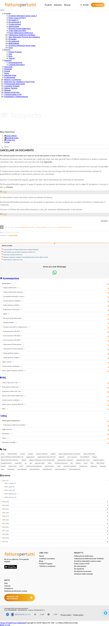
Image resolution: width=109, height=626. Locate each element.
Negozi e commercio (12, 80)
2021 (5, 516)
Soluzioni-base (10, 75)
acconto (22, 453)
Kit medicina (79, 569)
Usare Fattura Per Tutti (11, 382)
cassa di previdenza (60, 469)
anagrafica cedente (98, 460)
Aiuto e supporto (72, 457)
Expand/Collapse (106, 283)
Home (6, 73)
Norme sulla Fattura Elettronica (14, 396)
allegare (94, 457)
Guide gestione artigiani (12, 357)
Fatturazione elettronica (12, 421)
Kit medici (12, 39)
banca (85, 463)
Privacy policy (66, 615)
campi (58, 466)
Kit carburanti (14, 41)
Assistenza (8, 588)
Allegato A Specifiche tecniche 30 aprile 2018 (41, 460)
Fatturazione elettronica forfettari (22, 35)
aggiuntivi (61, 457)
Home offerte (11, 136)
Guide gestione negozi (12, 353)
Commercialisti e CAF (13, 94)
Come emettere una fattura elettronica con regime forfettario (21, 249)
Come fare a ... (32, 227)
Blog (10, 56)
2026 (5, 480)
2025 (5, 502)
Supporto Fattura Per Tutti (65, 227)
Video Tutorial (8, 362)
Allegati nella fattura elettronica (9, 460)
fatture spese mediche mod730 (14, 370)
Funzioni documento (41, 227)
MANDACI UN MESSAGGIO (12, 597)
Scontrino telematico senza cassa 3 (23, 16)
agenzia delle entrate (89, 453)
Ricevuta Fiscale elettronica (20, 28)
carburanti (103, 466)
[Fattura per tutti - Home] (20, 4)
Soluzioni (58, 5)
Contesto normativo (47, 558)
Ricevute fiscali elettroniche (13, 318)
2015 (5, 538)
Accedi (7, 71)
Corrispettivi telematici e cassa (14, 296)
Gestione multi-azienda (83, 574)
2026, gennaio (10, 497)
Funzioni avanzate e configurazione (16, 327)
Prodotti (48, 5)
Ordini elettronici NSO (17, 31)
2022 (5, 512)
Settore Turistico (11, 88)
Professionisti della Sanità (14, 84)
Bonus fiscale (12, 466)
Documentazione (15, 62)
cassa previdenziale (74, 469)
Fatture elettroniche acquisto (14, 292)
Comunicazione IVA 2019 (12, 340)
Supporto (8, 60)
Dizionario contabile (10, 442)
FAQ (10, 54)
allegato (24, 460)
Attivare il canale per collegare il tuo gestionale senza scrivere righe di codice (25, 257)
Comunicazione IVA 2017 (13, 331)
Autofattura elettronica (61, 463)
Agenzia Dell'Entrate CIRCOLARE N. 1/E (12, 457)
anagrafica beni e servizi (83, 460)
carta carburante (22, 469)
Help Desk (8, 67)
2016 (5, 534)
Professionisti (9, 77)
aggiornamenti (30, 457)
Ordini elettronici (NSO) (12, 305)
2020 (5, 520)
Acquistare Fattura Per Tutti (12, 391)
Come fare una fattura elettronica (12, 255)
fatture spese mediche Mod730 (14, 404)
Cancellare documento (70, 466)
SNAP (6, 314)
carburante (94, 466)
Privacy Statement (18, 623)
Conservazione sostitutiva (13, 301)
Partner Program (15, 52)
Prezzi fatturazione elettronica (21, 33)
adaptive (53, 453)
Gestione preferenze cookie (15, 591)
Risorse (67, 5)
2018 (5, 527)
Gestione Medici (10, 322)
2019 (5, 523)
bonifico (3, 466)
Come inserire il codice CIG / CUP (12, 260)
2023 (5, 509)
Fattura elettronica (8, 232)
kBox (5, 409)
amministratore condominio (65, 460)
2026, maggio (10, 483)
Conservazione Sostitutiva (12, 366)
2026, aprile (9, 487)
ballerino (78, 463)
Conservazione (15, 24)
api (26, 463)
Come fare (10, 140)
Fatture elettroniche (11, 288)
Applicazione (14, 26)
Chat (7, 142)
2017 (5, 531)
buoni (21, 466)
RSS (108, 284)
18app (2, 453)
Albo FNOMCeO (84, 457)
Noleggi (7, 90)
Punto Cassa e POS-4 (17, 18)
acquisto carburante (41, 453)
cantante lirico (83, 466)
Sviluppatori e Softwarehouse (16, 97)
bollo (92, 463)
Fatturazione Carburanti (12, 309)
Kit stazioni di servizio (83, 571)
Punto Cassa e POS (81, 564)
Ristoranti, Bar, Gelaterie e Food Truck (19, 82)
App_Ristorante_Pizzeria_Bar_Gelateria (24, 37)
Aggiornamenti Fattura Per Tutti (46, 457)
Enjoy (11, 48)
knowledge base (24, 227)
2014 (5, 541)
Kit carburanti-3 (15, 22)
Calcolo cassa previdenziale (34, 466)
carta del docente (34, 469)
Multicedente (14, 43)
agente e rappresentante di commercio (69, 453)
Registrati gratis (12, 138)
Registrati (8, 69)
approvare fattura (40, 463)
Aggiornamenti (8, 429)
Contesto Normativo (17, 65)
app (31, 463)
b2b (72, 463)
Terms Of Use (5, 623)
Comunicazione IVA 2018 (12, 336)
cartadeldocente (47, 469)
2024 (5, 505)
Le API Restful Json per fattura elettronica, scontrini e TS (19, 252)
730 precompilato (12, 453)
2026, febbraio (10, 494)
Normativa (7, 433)
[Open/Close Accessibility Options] (105, 613)
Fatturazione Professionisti (13, 344)
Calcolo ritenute (49, 466)
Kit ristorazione (80, 566)
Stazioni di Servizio (12, 92)
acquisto (30, 453)
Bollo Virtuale (100, 463)
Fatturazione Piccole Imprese (14, 349)
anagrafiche (18, 463)
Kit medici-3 (13, 20)
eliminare (16, 232)
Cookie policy (78, 615)
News (6, 438)
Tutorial (12, 58)
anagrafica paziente (6, 463)
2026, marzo (9, 490)
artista (49, 463)
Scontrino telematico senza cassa (22, 45)
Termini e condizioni (47, 566)
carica (2, 469)
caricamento (10, 469)
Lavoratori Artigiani (12, 86)
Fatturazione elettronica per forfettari (89, 558)
